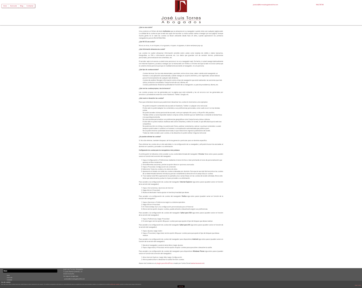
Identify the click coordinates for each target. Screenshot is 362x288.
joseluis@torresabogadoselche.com (265, 5)
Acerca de (13, 6)
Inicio (5, 6)
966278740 (319, 5)
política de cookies (115, 284)
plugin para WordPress (164, 263)
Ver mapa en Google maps (70, 276)
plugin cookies (358, 285)
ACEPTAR (181, 286)
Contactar (29, 6)
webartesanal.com (197, 263)
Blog (21, 6)
